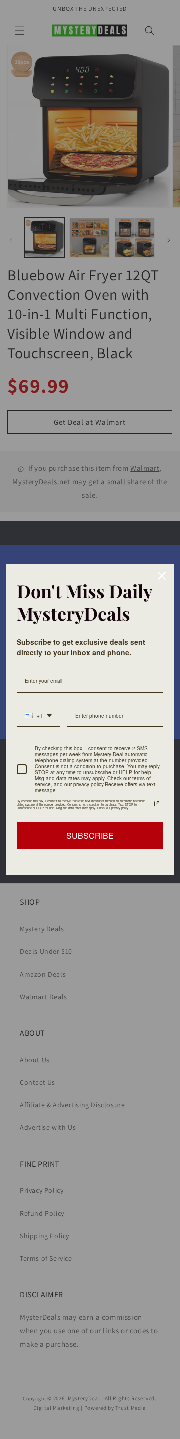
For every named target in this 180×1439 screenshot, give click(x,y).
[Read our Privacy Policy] (157, 804)
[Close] (162, 576)
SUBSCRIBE (90, 835)
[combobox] (38, 716)
